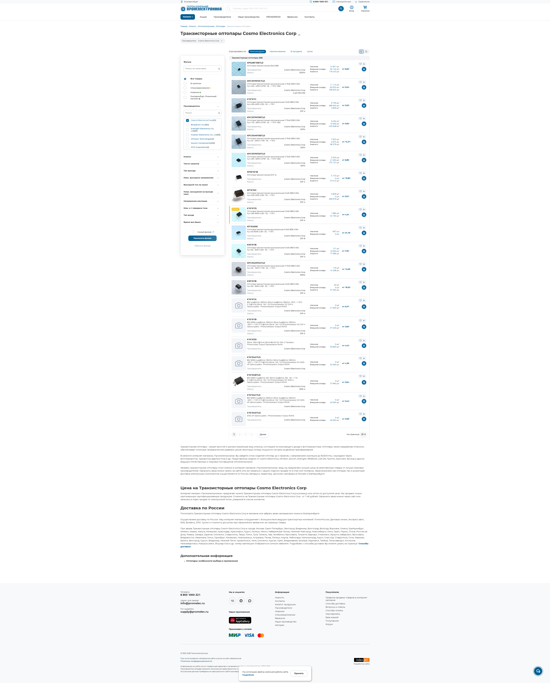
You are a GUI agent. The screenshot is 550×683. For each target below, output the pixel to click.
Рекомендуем (257, 52)
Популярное (332, 621)
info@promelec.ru (192, 603)
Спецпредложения (285, 615)
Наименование (278, 52)
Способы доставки (335, 604)
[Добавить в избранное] (360, 63)
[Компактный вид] (361, 51)
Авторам (279, 625)
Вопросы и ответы (335, 607)
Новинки (279, 612)
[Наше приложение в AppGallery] (251, 620)
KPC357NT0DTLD (256, 154)
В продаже (296, 52)
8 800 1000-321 (190, 595)
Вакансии (280, 618)
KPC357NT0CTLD (256, 81)
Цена (310, 52)
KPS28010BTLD (255, 63)
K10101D (252, 208)
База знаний (332, 618)
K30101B (252, 245)
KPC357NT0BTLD (256, 117)
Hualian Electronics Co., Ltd (204, 135)
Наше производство (285, 622)
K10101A (252, 299)
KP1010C (252, 190)
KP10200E (252, 227)
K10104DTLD (254, 413)
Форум (329, 624)
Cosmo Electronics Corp (202, 120)
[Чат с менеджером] (538, 671)
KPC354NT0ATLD (256, 263)
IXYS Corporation (199, 147)
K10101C (251, 99)
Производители (283, 608)
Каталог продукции (285, 605)
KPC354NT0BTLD (256, 136)
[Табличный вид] (366, 51)
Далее (263, 434)
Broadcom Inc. (198, 125)
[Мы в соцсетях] (232, 600)
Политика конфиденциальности (196, 661)
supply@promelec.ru (194, 612)
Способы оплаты (334, 611)
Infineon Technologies (201, 139)
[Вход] (351, 7)
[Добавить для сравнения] (364, 63)
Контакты (280, 601)
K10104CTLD (254, 395)
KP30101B (252, 172)
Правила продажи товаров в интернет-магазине (347, 599)
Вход (351, 11)
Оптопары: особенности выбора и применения (212, 561)
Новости (279, 598)
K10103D (252, 340)
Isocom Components (201, 143)
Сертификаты (333, 614)
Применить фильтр (202, 238)
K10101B (252, 320)
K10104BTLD (254, 375)
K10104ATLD (254, 357)
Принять (299, 674)
